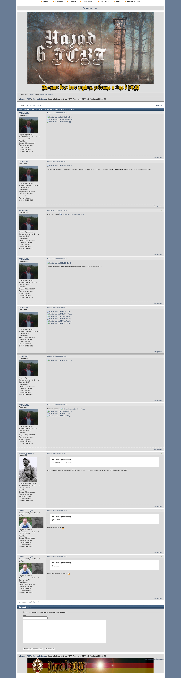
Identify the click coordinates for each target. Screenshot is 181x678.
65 (38, 105)
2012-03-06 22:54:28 (61, 161)
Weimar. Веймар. (39, 99)
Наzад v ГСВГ (25, 99)
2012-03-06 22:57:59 (61, 259)
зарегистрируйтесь (46, 94)
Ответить (158, 105)
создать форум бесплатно (154, 659)
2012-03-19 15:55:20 (61, 510)
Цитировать (158, 157)
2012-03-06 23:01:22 (61, 307)
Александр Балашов (27, 454)
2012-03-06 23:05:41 (61, 405)
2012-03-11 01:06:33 (61, 453)
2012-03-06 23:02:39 (61, 356)
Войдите (33, 94)
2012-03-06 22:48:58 (61, 113)
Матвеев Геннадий (26, 511)
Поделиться (51, 113)
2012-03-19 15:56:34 (61, 556)
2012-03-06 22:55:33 (61, 210)
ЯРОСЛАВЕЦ (24, 113)
